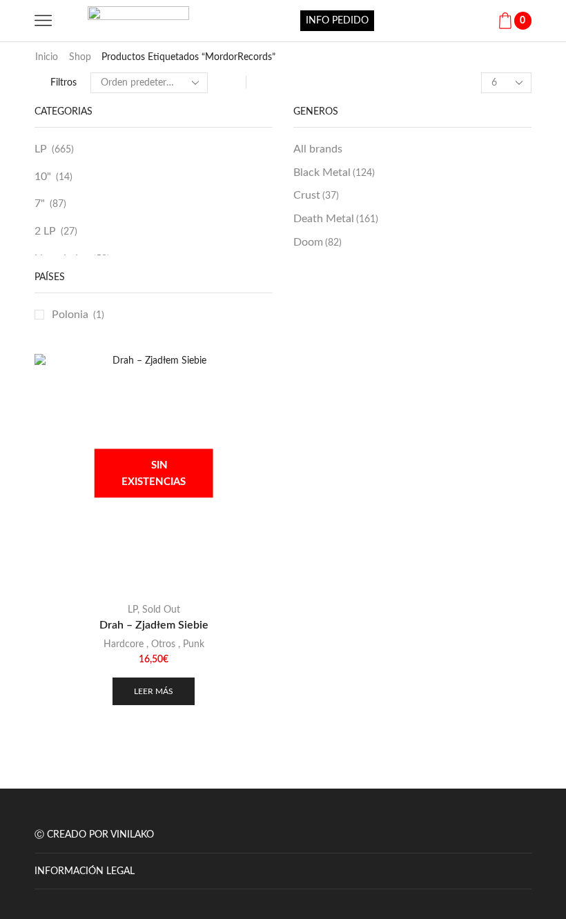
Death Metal (335, 218)
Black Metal (334, 172)
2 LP (45, 231)
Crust (316, 195)
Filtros (63, 83)
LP (41, 149)
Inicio (46, 57)
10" (43, 176)
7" (40, 203)
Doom (317, 242)
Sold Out (161, 610)
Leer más (153, 691)
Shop (80, 57)
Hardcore (124, 644)
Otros (163, 644)
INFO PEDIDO (337, 21)
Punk (193, 644)
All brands (317, 149)
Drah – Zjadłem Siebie (153, 625)
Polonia (70, 314)
